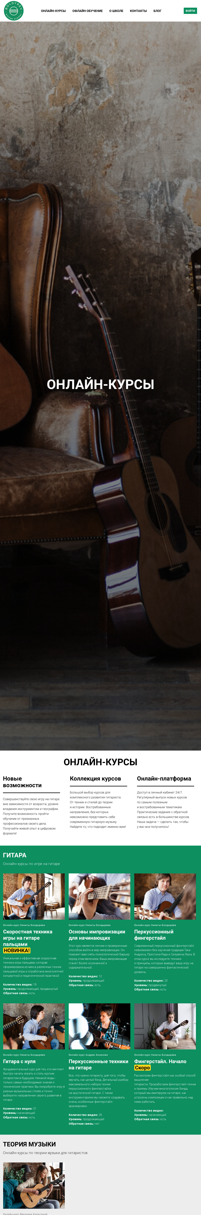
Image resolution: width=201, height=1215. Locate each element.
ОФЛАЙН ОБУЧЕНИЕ (87, 11)
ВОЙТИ (190, 10)
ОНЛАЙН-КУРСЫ (54, 11)
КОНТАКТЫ (139, 11)
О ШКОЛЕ (116, 11)
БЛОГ (157, 11)
